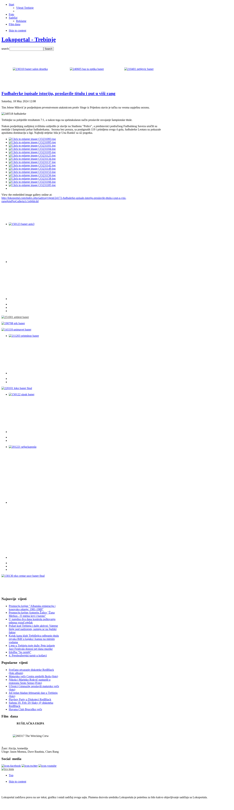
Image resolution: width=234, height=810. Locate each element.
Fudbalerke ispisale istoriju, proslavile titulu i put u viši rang (58, 93)
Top (11, 775)
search (5, 48)
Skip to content (17, 30)
